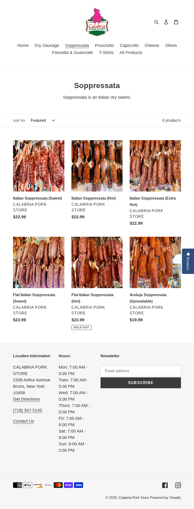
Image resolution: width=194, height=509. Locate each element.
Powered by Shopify (165, 498)
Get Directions (26, 399)
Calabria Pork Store (134, 498)
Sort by (19, 120)
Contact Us (23, 421)
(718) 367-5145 (27, 410)
